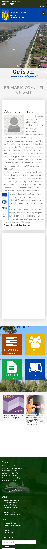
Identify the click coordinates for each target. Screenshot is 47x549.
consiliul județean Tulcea (12, 515)
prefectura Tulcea (9, 512)
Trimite (9, 546)
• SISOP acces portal (11, 418)
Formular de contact (10, 480)
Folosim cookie (9, 528)
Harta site (7, 530)
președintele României (11, 500)
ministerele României (11, 508)
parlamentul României (11, 503)
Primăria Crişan (15, 2)
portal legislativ (9, 510)
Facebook (41, 7)
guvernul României (10, 505)
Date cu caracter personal (12, 525)
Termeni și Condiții (10, 523)
